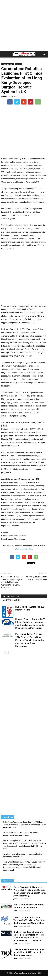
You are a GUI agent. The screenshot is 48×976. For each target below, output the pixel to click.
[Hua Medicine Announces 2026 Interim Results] (7, 611)
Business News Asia (24, 549)
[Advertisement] (24, 25)
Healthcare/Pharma (8, 64)
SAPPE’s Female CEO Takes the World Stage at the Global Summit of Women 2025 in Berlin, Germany (11, 582)
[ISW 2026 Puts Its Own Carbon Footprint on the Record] (6, 906)
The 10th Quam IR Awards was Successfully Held (36, 578)
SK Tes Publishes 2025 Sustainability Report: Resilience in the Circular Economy (21, 834)
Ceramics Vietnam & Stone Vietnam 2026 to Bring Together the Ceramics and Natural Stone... (29, 920)
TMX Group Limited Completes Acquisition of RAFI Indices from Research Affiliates (29, 952)
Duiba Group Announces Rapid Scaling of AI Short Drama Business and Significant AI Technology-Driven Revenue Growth (24, 824)
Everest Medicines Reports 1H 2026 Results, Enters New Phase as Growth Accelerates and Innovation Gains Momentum (30, 640)
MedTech (18, 64)
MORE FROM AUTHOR (12, 600)
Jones (5, 96)
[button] (44, 54)
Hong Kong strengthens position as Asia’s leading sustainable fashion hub (22, 855)
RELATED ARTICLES (11, 597)
